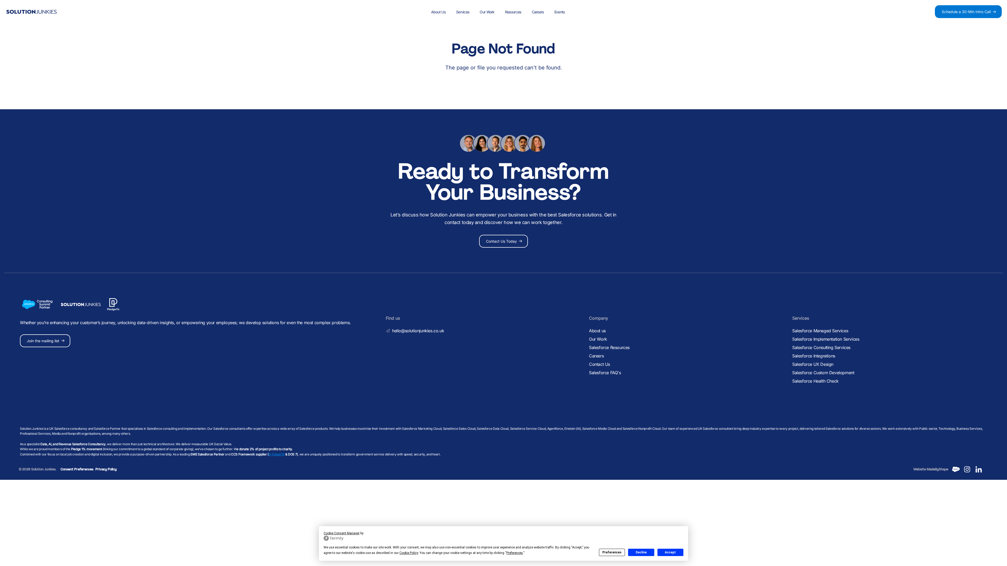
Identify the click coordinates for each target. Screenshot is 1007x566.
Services (462, 12)
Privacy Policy (106, 469)
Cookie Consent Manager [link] (342, 533)
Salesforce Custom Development (823, 372)
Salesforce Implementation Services (825, 339)
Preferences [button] (514, 553)
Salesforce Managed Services (820, 330)
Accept (670, 552)
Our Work (487, 12)
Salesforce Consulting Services (821, 347)
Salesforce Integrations (813, 355)
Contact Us (599, 364)
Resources (513, 12)
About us (597, 330)
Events (559, 12)
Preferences (612, 552)
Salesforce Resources (609, 347)
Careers (538, 12)
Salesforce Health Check (815, 381)
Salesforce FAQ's (605, 372)
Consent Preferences (77, 469)
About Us (438, 12)
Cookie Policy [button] (408, 553)
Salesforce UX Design (812, 364)
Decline (641, 552)
